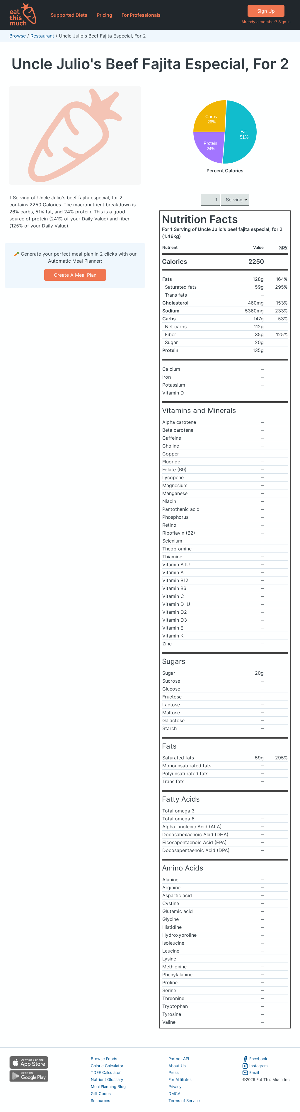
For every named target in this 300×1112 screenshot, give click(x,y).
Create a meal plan (75, 275)
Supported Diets (69, 15)
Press (173, 1072)
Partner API (178, 1058)
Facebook (258, 1058)
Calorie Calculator (107, 1065)
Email (254, 1072)
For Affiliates (180, 1079)
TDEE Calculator (106, 1072)
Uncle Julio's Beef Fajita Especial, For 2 (150, 64)
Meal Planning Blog (108, 1086)
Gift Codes (101, 1093)
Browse (17, 36)
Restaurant (42, 36)
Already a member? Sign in (266, 21)
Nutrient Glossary (107, 1079)
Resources (100, 1100)
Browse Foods (104, 1058)
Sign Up (266, 11)
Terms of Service (184, 1100)
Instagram (258, 1065)
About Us (177, 1065)
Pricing (104, 15)
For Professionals (141, 15)
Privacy (174, 1086)
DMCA (174, 1093)
